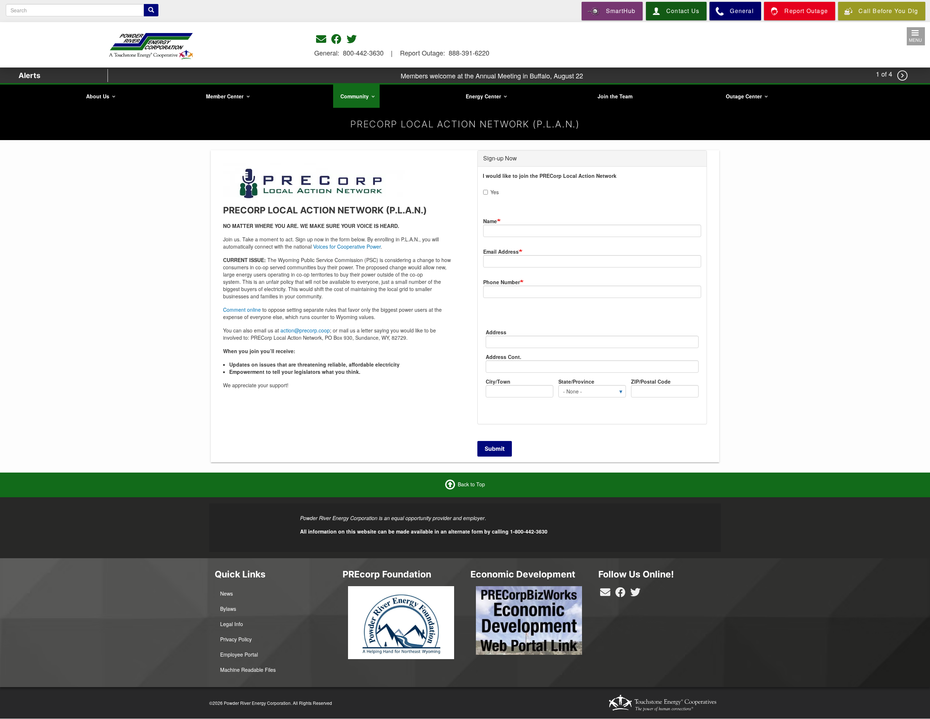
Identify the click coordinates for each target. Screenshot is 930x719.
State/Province (576, 381)
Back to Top (471, 483)
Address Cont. (503, 356)
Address (496, 332)
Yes (494, 192)
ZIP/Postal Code (651, 381)
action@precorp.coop (305, 330)
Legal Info (231, 624)
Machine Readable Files (248, 669)
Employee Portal (239, 654)
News (226, 593)
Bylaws (228, 608)
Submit (495, 448)
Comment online (242, 309)
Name (490, 221)
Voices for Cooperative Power (347, 246)
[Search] (151, 10)
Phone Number (501, 282)
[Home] (151, 44)
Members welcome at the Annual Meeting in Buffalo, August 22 (492, 75)
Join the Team (615, 96)
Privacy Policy (236, 639)
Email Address (501, 251)
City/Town (498, 381)
